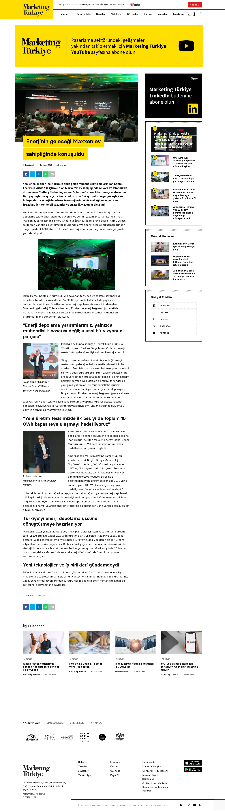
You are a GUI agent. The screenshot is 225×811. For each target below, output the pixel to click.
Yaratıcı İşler (83, 14)
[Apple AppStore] (193, 764)
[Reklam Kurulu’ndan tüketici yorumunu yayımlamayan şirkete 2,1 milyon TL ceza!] (160, 194)
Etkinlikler (116, 14)
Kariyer (148, 14)
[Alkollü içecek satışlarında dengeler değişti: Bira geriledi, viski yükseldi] (43, 642)
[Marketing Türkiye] (37, 9)
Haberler (63, 14)
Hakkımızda (148, 762)
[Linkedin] (200, 805)
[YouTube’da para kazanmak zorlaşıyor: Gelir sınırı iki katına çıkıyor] (181, 642)
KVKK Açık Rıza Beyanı (155, 770)
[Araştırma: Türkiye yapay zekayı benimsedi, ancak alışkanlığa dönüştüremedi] (160, 211)
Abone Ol (195, 4)
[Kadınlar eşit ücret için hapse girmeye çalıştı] (160, 247)
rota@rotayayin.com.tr (34, 793)
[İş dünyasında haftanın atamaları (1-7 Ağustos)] (135, 642)
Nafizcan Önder (122, 671)
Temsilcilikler (55, 722)
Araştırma (178, 14)
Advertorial (28, 165)
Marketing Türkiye (31, 674)
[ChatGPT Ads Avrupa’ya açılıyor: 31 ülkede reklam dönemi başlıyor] (160, 160)
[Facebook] (181, 805)
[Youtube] (194, 805)
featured (29, 595)
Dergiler (100, 14)
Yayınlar (97, 722)
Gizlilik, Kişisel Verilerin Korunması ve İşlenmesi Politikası (155, 787)
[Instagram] (189, 805)
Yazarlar (162, 14)
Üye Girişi (115, 770)
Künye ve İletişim (151, 766)
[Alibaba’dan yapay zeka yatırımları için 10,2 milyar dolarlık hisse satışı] (160, 275)
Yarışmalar (31, 722)
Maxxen (42, 595)
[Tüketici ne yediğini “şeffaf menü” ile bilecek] (89, 642)
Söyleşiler (133, 14)
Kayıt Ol (114, 775)
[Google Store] (193, 771)
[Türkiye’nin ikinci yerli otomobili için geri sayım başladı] (160, 177)
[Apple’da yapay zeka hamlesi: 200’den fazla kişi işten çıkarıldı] (160, 260)
